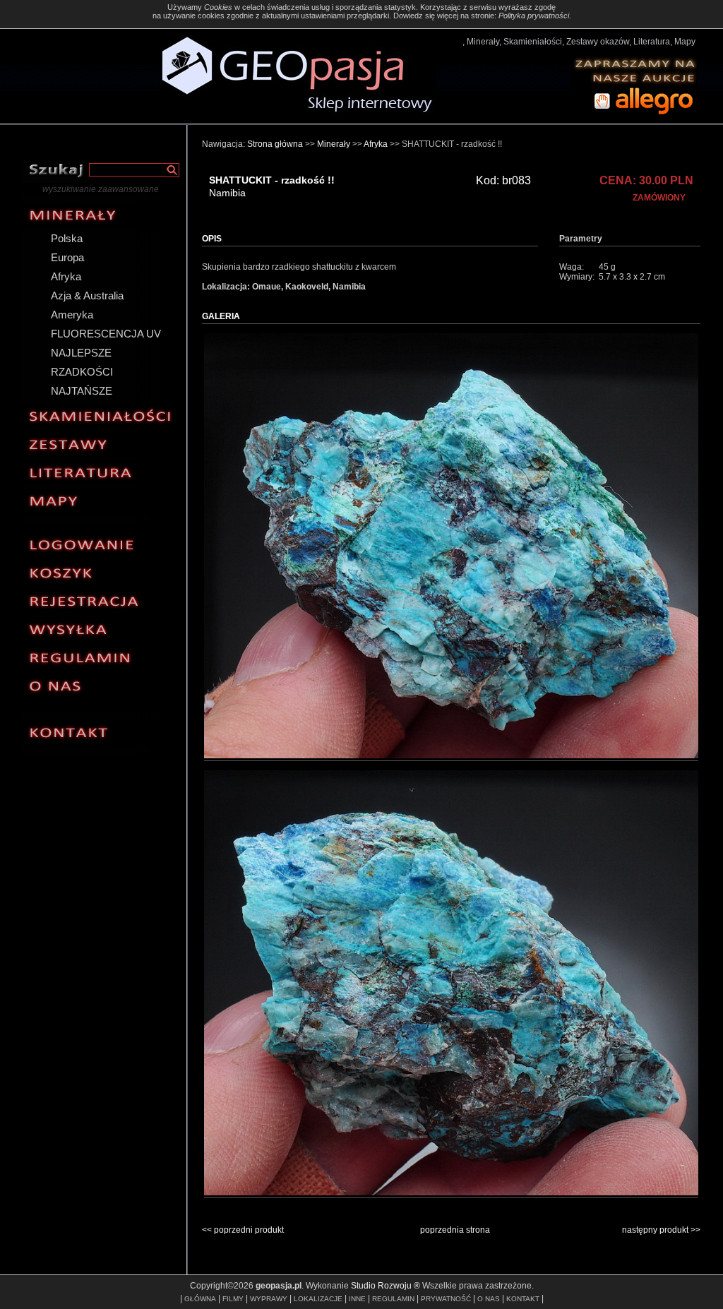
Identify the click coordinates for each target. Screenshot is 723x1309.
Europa (67, 257)
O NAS (488, 1299)
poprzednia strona (455, 1230)
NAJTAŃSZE (81, 391)
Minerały (333, 144)
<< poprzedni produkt (243, 1230)
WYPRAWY (268, 1299)
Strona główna (275, 144)
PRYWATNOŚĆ (446, 1299)
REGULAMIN (393, 1299)
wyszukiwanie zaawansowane (100, 189)
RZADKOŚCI (82, 372)
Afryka (66, 276)
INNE (357, 1299)
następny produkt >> (661, 1230)
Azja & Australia (87, 295)
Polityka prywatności (533, 15)
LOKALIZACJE (318, 1299)
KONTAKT (522, 1299)
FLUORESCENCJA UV (106, 334)
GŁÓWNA (200, 1299)
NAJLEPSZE (81, 353)
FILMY (233, 1299)
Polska (67, 238)
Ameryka (72, 315)
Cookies (218, 7)
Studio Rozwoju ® (385, 1286)
